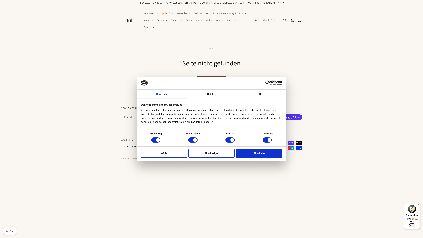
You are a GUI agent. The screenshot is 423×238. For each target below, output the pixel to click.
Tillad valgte (211, 153)
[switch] (193, 140)
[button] (150, 13)
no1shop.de (132, 158)
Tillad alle (259, 153)
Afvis (164, 153)
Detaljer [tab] (211, 94)
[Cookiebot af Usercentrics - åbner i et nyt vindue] (267, 82)
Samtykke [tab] (162, 94)
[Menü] (418, 205)
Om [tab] (261, 94)
